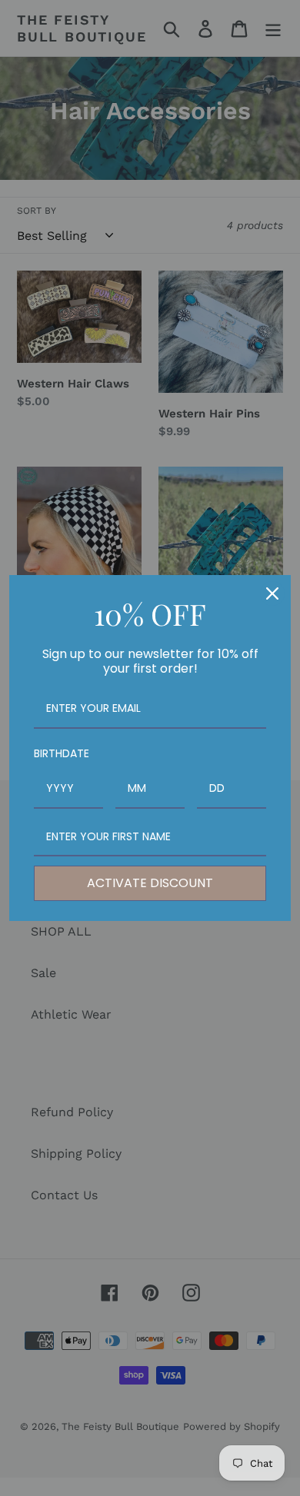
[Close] (272, 593)
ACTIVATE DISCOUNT (150, 883)
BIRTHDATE (61, 753)
